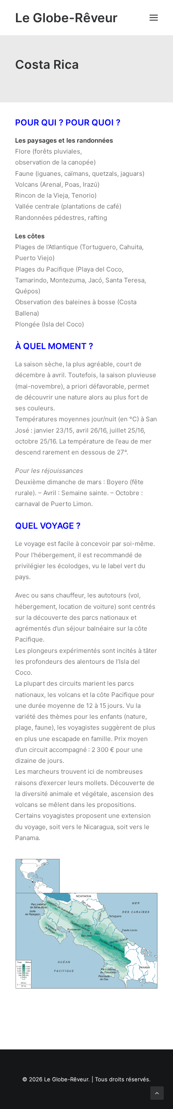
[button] (153, 17)
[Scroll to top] (157, 1092)
